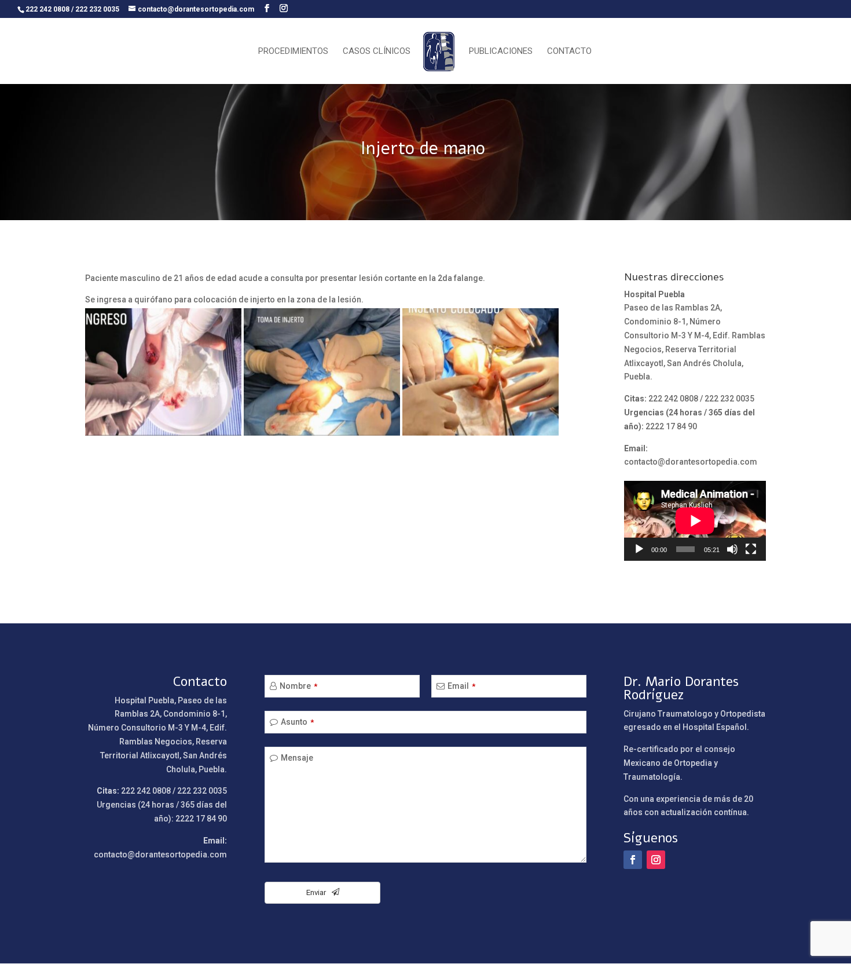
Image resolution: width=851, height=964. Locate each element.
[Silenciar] (732, 549)
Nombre (298, 686)
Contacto (569, 51)
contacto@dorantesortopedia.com (690, 461)
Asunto (297, 721)
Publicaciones (501, 51)
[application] (695, 521)
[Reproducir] (639, 549)
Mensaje (297, 757)
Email (461, 686)
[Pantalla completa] (751, 549)
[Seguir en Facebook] (632, 859)
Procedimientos (293, 51)
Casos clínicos (376, 51)
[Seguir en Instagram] (656, 859)
